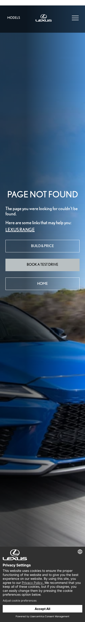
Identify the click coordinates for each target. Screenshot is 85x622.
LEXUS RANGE (20, 229)
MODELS (13, 18)
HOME (42, 283)
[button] (75, 17)
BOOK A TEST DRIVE (42, 264)
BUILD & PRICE (42, 246)
